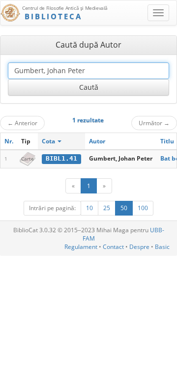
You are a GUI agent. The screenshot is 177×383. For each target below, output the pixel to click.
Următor (154, 123)
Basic (162, 247)
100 (143, 208)
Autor (97, 141)
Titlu (167, 141)
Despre (139, 247)
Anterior (22, 123)
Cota (49, 141)
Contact (113, 247)
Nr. (8, 141)
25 (106, 208)
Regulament (80, 247)
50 (123, 208)
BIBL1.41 (61, 158)
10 (89, 208)
